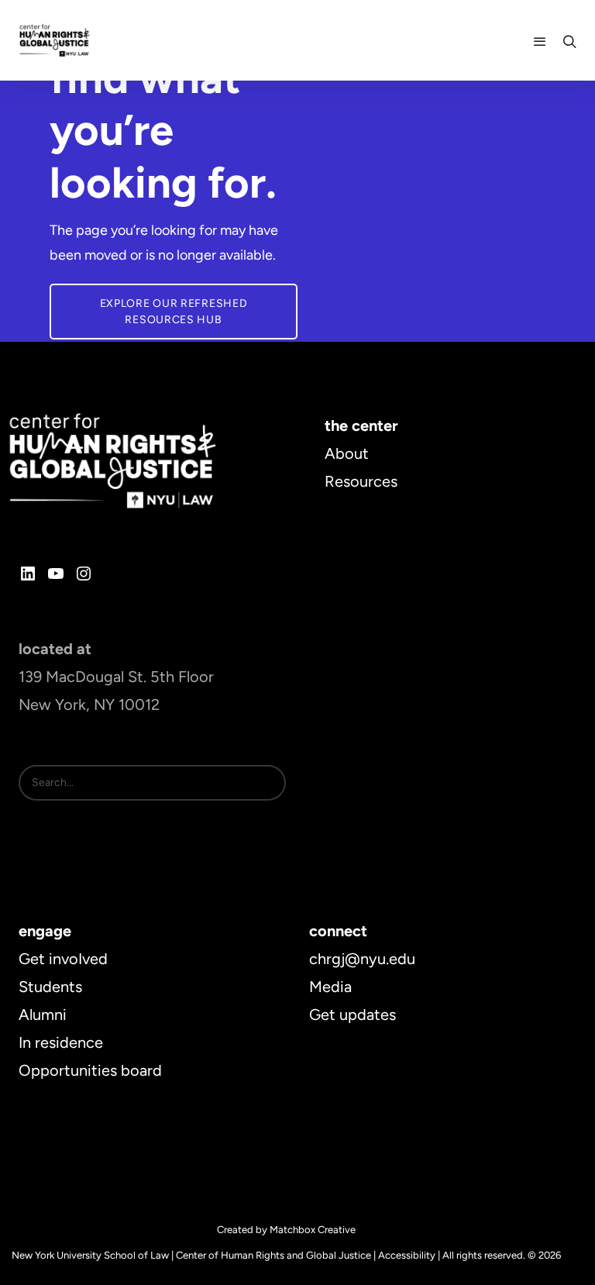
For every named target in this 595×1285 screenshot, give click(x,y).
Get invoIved (63, 958)
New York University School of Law (90, 1255)
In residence (61, 1042)
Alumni (43, 1014)
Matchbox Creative (313, 1229)
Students (50, 986)
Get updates (352, 1014)
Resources (361, 481)
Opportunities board (90, 1070)
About (347, 453)
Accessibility (406, 1255)
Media (330, 986)
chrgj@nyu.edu (362, 958)
